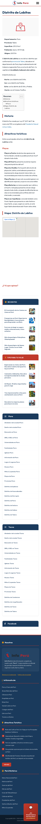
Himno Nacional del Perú (9, 778)
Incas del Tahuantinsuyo (9, 793)
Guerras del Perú (7, 785)
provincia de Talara (18, 61)
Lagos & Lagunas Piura (12, 462)
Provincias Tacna (10, 592)
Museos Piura (8, 467)
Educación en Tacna (11, 543)
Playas (9, 103)
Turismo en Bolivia (7, 717)
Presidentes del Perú (8, 800)
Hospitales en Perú (8, 698)
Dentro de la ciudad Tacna (13, 538)
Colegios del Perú (7, 709)
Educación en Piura (10, 432)
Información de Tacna (11, 568)
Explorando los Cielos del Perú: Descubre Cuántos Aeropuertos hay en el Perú (15, 367)
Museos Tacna (9, 577)
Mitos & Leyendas (7, 808)
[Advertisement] (20, 260)
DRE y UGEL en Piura (11, 438)
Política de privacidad (24, 674)
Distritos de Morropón (11, 496)
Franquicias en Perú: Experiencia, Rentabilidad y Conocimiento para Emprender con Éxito (15, 320)
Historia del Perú (7, 781)
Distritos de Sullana (10, 510)
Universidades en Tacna (12, 553)
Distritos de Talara (10, 515)
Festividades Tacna (10, 559)
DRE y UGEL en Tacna (11, 548)
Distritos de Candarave (12, 597)
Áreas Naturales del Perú (10, 691)
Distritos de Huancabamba (13, 491)
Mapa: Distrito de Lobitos (11, 107)
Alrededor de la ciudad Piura (13, 423)
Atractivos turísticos (11, 101)
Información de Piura (11, 457)
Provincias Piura (9, 481)
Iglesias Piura (8, 453)
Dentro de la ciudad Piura (12, 427)
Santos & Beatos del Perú (10, 804)
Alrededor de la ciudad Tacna (14, 533)
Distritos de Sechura (11, 505)
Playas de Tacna (9, 587)
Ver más (6, 764)
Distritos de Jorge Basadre (13, 602)
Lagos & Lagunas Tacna (12, 573)
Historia (7, 99)
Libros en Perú (6, 713)
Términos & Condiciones (9, 674)
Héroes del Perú (7, 789)
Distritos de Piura (10, 501)
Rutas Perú (5, 702)
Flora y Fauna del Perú (9, 687)
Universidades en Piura (12, 442)
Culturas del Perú (7, 796)
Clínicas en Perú (7, 695)
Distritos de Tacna (10, 607)
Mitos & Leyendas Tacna (12, 582)
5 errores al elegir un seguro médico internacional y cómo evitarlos (14, 329)
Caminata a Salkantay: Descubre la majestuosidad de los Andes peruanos (15, 376)
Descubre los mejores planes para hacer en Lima (14, 403)
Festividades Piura (10, 448)
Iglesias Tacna (9, 563)
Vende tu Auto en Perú (9, 706)
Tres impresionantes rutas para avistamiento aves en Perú (15, 394)
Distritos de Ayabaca (11, 486)
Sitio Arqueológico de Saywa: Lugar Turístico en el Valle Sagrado (14, 347)
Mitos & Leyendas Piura (12, 471)
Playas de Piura (9, 476)
